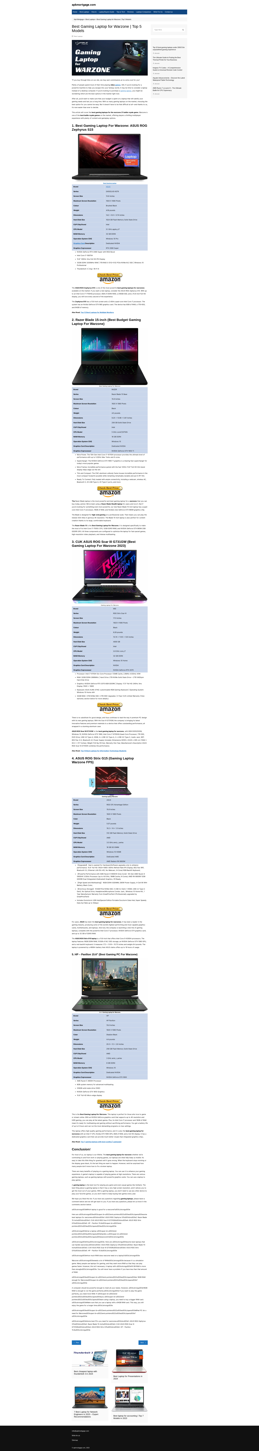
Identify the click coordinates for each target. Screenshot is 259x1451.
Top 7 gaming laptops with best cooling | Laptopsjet (101, 1142)
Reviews (130, 12)
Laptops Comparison (143, 12)
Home (75, 12)
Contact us (169, 12)
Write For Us (157, 12)
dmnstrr (157, 53)
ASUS (108, 187)
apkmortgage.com (84, 4)
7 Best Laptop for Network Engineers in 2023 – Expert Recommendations (86, 1414)
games (118, 85)
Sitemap (75, 1440)
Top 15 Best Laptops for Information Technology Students (103, 751)
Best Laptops (84, 12)
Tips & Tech (121, 12)
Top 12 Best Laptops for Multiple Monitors (97, 312)
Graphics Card (79, 243)
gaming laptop (125, 91)
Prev (77, 1342)
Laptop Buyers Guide (106, 12)
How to (94, 12)
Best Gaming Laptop (109, 183)
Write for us (76, 1435)
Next (142, 1342)
